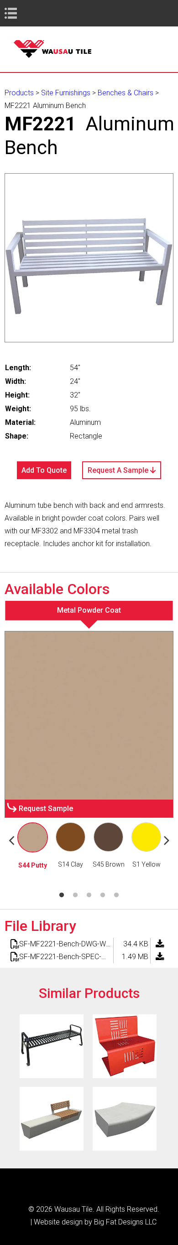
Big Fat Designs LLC (125, 1222)
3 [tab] (89, 895)
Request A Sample (119, 470)
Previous (11, 840)
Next (166, 840)
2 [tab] (75, 895)
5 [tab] (116, 895)
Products (19, 92)
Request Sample (46, 808)
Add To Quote (44, 470)
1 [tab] (61, 895)
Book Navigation (27, 13)
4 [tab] (102, 895)
